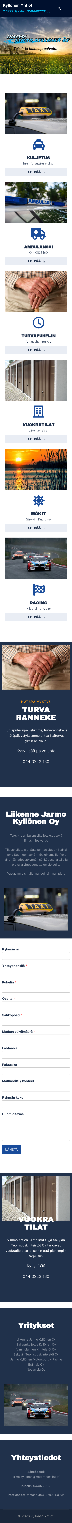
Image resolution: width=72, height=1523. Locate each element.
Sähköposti (12, 1015)
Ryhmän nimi (12, 949)
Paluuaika (9, 1065)
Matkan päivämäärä (18, 1032)
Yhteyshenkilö (14, 966)
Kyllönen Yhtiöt (17, 5)
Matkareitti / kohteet (18, 1081)
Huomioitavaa (13, 1114)
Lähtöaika (9, 1048)
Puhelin (9, 982)
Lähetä (11, 1149)
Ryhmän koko (12, 1097)
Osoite (8, 999)
